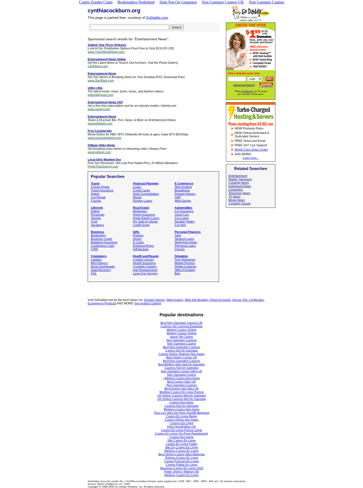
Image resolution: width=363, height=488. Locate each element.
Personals (97, 214)
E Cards (138, 242)
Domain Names (185, 194)
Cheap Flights (100, 187)
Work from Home (186, 242)
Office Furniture (185, 270)
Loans (137, 187)
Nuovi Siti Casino (181, 337)
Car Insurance (184, 211)
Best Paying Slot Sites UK (181, 388)
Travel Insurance (102, 190)
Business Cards (101, 239)
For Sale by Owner (145, 221)
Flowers (138, 235)
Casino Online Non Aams (182, 420)
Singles (96, 218)
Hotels (95, 194)
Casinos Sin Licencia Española (181, 326)
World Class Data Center (251, 149)
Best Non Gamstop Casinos (181, 347)
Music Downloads (103, 266)
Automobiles (183, 208)
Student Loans (184, 239)
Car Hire (180, 225)
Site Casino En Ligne (181, 440)
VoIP (178, 197)
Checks (180, 249)
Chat (94, 221)
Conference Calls (102, 246)
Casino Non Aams (181, 402)
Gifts (136, 232)
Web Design (183, 201)
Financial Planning (145, 183)
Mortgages (140, 211)
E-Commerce (184, 183)
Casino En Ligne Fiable (181, 444)
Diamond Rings (143, 246)
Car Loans (182, 218)
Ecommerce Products (102, 303)
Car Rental (98, 197)
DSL (94, 273)
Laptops (96, 259)
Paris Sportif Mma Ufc (181, 426)
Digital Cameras (185, 266)
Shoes (137, 239)
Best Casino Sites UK (181, 381)
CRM (94, 249)
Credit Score (141, 225)
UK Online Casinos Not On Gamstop (181, 395)
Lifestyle (97, 208)
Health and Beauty (146, 256)
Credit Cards (141, 190)
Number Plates (185, 221)
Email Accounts (220, 300)
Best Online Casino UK (181, 357)
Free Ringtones (185, 259)
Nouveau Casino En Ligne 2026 (181, 468)
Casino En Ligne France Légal (181, 430)
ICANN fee (247, 91)
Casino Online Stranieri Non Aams (181, 354)
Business (97, 232)
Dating (95, 211)
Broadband (182, 190)
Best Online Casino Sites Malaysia (182, 454)
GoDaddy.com (157, 18)
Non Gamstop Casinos (181, 340)
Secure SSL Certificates (248, 300)
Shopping (181, 256)
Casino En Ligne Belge (181, 416)
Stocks (137, 197)
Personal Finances (188, 232)
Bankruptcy (98, 235)
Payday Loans (142, 201)
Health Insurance (144, 263)
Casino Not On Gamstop (181, 350)
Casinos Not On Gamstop (181, 368)
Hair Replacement (145, 270)
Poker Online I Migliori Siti (181, 471)
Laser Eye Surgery (145, 273)
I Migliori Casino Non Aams (181, 378)
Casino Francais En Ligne (181, 461)
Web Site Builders (197, 300)
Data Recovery (101, 270)
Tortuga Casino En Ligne (181, 458)
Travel (95, 183)
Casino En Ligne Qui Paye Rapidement (181, 433)
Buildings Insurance (104, 242)
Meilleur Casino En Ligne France (182, 392)
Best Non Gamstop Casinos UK (181, 323)
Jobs (178, 235)
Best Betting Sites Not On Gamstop (181, 364)
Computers (99, 256)
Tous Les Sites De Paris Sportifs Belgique (181, 413)
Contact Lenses (143, 259)
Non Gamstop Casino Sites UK (181, 371)
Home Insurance (144, 214)
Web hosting (174, 300)
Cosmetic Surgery (145, 266)
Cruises (96, 201)
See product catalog (147, 303)
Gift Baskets (141, 249)
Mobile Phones (185, 263)
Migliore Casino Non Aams (182, 409)
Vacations (97, 225)
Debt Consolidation (146, 194)
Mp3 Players (99, 263)
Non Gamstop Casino (181, 343)
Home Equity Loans (146, 218)
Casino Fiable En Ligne (181, 465)
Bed (177, 273)
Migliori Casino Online (182, 330)
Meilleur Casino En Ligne (181, 451)
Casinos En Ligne (182, 423)
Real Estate (141, 208)
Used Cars (182, 214)
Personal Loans (185, 246)
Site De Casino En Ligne (181, 447)
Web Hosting (183, 187)
